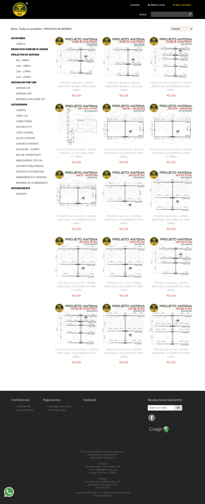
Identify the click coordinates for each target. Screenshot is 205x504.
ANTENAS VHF (24, 93)
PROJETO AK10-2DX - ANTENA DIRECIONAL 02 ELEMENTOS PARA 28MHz (124, 219)
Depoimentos (25, 410)
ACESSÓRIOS (19, 104)
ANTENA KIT (24, 406)
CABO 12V (22, 115)
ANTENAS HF (23, 88)
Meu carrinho (183, 5)
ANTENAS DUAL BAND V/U (30, 99)
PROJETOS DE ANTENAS (58, 29)
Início (14, 29)
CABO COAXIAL (24, 132)
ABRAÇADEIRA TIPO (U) (29, 160)
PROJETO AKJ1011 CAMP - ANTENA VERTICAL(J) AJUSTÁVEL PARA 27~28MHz (76, 153)
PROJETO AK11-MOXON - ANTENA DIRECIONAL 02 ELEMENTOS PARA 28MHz (76, 219)
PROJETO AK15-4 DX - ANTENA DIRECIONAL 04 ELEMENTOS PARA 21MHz (171, 353)
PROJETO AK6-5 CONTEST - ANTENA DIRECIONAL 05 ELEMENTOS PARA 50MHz (171, 86)
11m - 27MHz (23, 71)
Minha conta (158, 5)
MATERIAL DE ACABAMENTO (32, 183)
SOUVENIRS (18, 38)
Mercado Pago (57, 410)
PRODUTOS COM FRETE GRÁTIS (29, 49)
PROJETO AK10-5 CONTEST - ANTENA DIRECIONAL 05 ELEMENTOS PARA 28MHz (76, 353)
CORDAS (21, 110)
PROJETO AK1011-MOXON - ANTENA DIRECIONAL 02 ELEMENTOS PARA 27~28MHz (171, 153)
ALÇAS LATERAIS (25, 138)
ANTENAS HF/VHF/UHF (23, 82)
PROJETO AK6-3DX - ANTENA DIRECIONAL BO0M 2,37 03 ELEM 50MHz (123, 86)
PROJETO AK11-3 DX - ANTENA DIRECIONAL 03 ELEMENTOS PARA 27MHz (124, 286)
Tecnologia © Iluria (102, 495)
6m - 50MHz (22, 60)
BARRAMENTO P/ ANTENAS (31, 177)
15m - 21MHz (23, 77)
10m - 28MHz (23, 65)
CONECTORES (24, 121)
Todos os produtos (30, 29)
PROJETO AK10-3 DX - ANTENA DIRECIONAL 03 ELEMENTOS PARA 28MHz (171, 219)
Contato (135, 5)
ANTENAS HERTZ (20, 188)
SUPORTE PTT (24, 127)
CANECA (20, 44)
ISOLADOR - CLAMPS (28, 149)
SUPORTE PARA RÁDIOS (30, 166)
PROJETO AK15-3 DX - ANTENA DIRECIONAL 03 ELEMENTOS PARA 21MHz (124, 353)
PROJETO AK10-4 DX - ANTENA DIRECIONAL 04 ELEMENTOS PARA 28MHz (171, 286)
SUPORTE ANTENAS (27, 143)
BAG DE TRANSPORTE (28, 155)
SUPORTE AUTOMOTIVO (30, 171)
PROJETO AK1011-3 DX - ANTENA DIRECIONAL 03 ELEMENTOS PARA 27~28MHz (76, 286)
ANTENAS (21, 193)
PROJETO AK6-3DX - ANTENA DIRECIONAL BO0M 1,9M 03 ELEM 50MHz (76, 86)
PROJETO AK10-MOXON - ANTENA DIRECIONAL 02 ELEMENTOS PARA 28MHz (124, 153)
